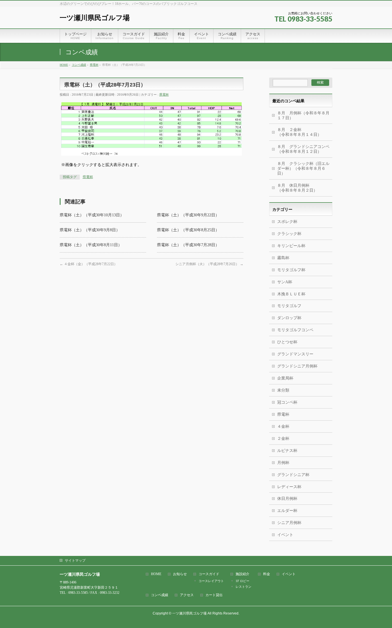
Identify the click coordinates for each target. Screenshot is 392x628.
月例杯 (283, 463)
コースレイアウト (211, 581)
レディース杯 (289, 487)
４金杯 (283, 426)
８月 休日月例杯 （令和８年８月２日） (304, 187)
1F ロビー (242, 581)
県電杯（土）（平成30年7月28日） (188, 245)
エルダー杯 (287, 510)
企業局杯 (285, 378)
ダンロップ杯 (289, 318)
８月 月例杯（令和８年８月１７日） (303, 115)
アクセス (187, 595)
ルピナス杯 (287, 450)
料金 (266, 574)
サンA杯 (284, 282)
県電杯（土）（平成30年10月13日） (92, 215)
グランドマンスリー (295, 354)
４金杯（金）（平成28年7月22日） (88, 264)
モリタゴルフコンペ (295, 330)
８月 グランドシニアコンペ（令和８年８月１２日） (303, 149)
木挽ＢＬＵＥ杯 (291, 294)
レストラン (243, 586)
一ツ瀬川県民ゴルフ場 (95, 18)
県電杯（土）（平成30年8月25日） (188, 230)
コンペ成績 (159, 595)
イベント (285, 535)
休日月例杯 (287, 498)
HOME (156, 574)
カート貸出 (214, 595)
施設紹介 (242, 574)
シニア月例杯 (289, 523)
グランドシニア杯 (293, 475)
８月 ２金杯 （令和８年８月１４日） (301, 132)
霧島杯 (283, 258)
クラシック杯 (289, 234)
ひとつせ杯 (287, 342)
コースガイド (209, 574)
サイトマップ (75, 560)
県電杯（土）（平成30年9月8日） (90, 230)
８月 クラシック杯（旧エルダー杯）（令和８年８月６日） (303, 168)
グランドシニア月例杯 (297, 366)
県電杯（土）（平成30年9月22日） (188, 215)
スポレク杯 (287, 221)
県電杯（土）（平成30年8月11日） (91, 245)
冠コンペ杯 (287, 402)
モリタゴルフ (289, 306)
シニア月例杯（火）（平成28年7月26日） (209, 264)
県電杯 (164, 94)
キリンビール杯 (291, 246)
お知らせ (180, 574)
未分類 (283, 390)
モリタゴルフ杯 (291, 270)
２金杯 (283, 438)
